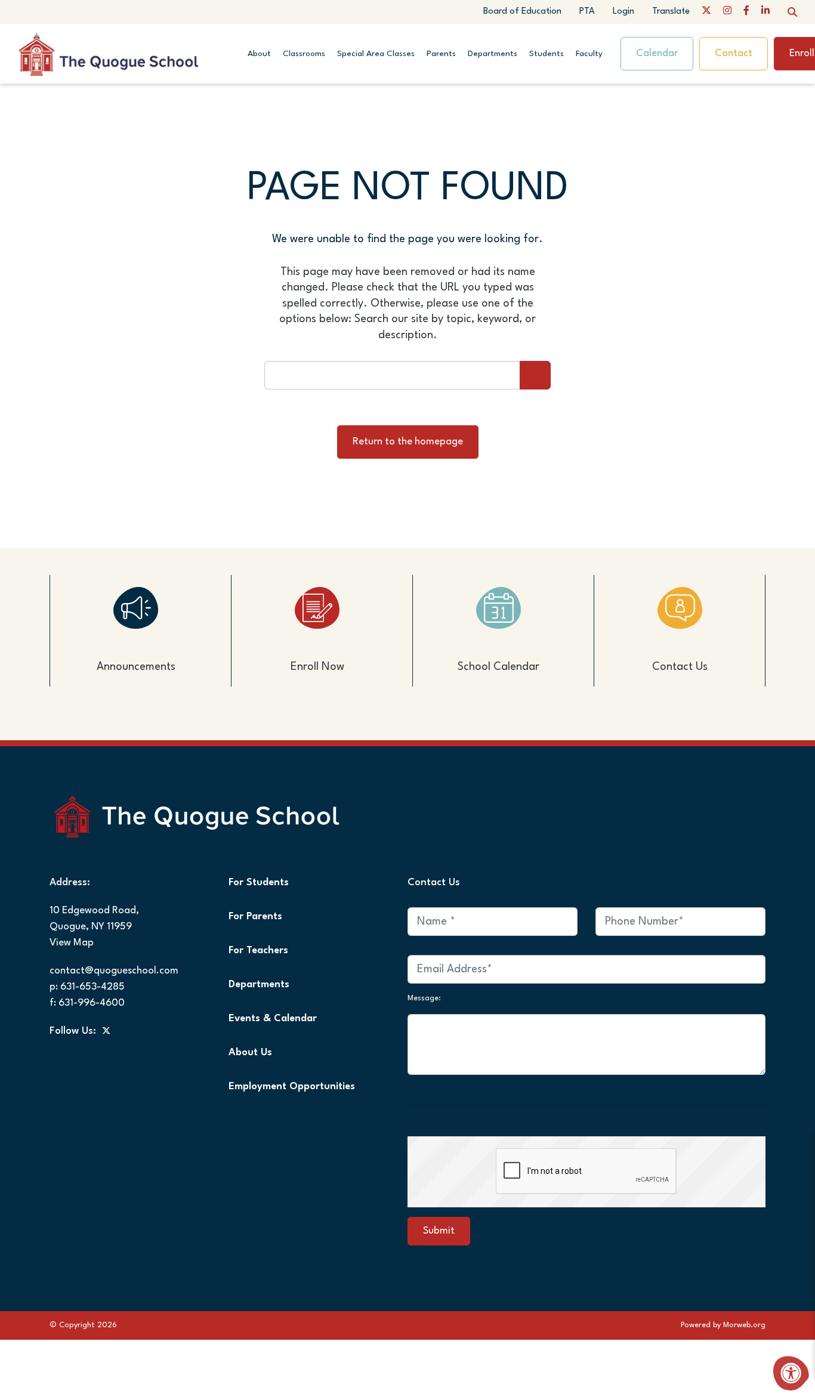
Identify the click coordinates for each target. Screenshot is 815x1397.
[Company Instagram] (727, 11)
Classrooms (304, 54)
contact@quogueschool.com (114, 971)
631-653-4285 (92, 987)
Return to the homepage (408, 442)
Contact (733, 53)
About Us (250, 1052)
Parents (441, 54)
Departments (492, 54)
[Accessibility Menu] (791, 1373)
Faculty (589, 54)
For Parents (255, 916)
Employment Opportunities (292, 1086)
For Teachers (258, 950)
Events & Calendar (273, 1018)
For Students (259, 882)
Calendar (657, 53)
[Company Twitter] (706, 11)
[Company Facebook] (746, 11)
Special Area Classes (376, 54)
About (259, 54)
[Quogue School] (130, 53)
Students (546, 54)
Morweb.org (744, 1325)
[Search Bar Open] (792, 11)
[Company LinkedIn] (765, 11)
